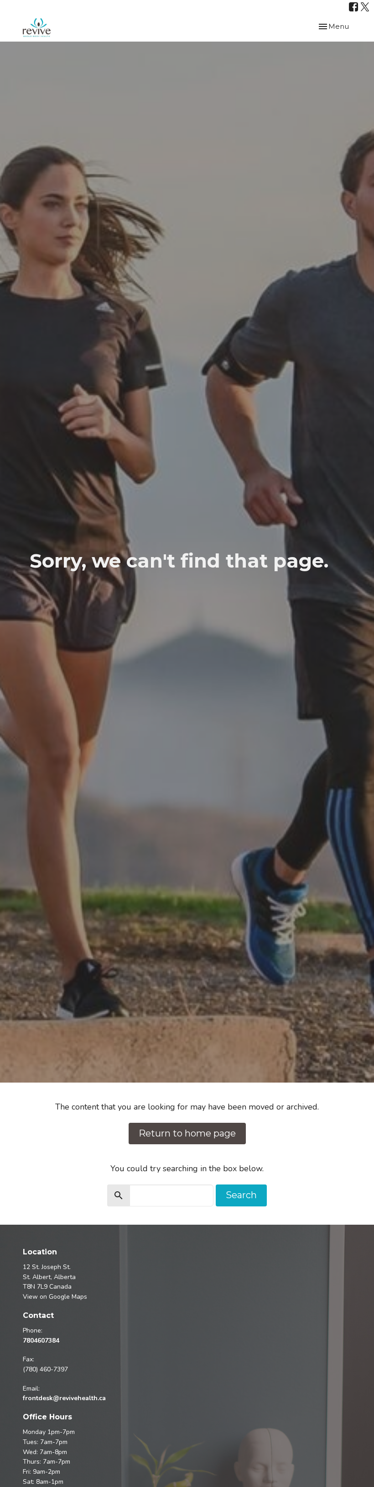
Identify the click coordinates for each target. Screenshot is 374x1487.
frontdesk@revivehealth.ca (64, 1398)
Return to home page (187, 1133)
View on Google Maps (55, 1296)
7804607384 (41, 1340)
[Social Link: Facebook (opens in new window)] (353, 6)
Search (241, 1195)
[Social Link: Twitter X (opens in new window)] (364, 6)
